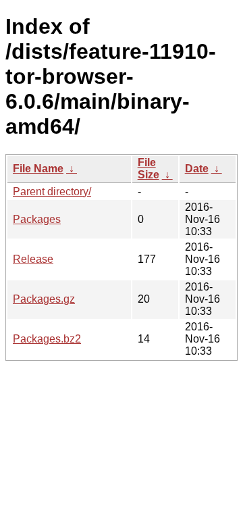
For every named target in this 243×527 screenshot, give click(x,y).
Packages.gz (44, 299)
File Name (38, 168)
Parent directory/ (52, 191)
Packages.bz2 (47, 339)
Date (197, 168)
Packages (37, 219)
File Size (148, 168)
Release (33, 259)
